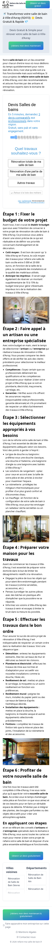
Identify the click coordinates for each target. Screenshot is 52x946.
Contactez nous (27, 937)
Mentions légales (27, 932)
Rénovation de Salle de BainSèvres (14, 882)
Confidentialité (26, 201)
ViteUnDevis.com (24, 202)
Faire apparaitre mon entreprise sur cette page (27, 925)
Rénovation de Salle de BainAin (35, 878)
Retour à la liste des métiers (27, 192)
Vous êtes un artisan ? (38, 202)
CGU (19, 201)
